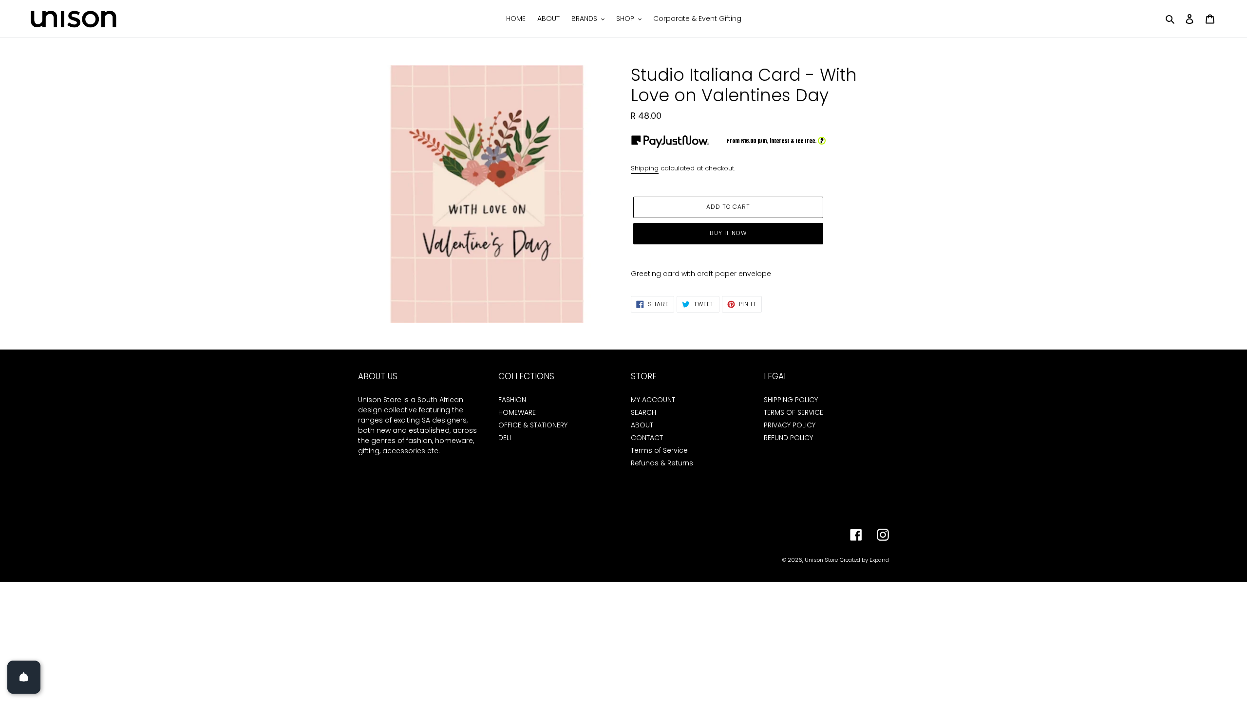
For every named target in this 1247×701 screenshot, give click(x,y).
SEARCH (643, 412)
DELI (504, 438)
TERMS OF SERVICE (793, 412)
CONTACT (647, 438)
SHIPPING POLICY (791, 400)
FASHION (512, 400)
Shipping (645, 168)
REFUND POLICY (788, 438)
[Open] (23, 677)
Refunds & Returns (662, 463)
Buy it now (728, 233)
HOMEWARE (517, 412)
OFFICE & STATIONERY (532, 425)
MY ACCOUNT (653, 400)
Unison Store (821, 560)
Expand (879, 560)
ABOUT (642, 425)
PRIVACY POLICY (789, 425)
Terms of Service (659, 450)
